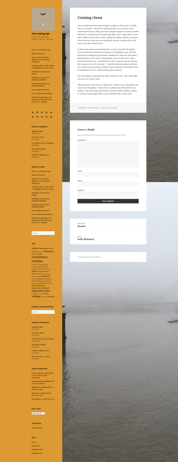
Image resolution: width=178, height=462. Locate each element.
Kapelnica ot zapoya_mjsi (40, 393)
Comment (82, 140)
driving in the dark (36, 269)
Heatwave (35, 274)
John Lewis (34, 276)
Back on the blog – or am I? (41, 357)
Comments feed (37, 449)
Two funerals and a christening (43, 143)
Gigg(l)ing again (37, 131)
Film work (48, 269)
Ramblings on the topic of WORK (41, 73)
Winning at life (44, 296)
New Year (35, 281)
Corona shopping (37, 254)
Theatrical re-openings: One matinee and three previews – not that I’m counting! (42, 99)
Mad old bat (34, 279)
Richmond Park (48, 283)
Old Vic (40, 281)
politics (42, 283)
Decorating (44, 266)
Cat (33, 251)
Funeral (39, 271)
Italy (49, 274)
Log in (34, 442)
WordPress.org (37, 453)
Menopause (41, 279)
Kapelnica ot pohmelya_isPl (41, 387)
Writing (51, 296)
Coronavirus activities (109, 108)
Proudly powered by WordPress (89, 257)
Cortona (33, 264)
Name (80, 171)
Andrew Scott (37, 248)
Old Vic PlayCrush (47, 281)
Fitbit (34, 271)
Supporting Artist (41, 290)
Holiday (40, 274)
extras (43, 269)
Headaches (45, 271)
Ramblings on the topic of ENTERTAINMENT (41, 85)
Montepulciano (49, 279)
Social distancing (38, 285)
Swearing (34, 293)
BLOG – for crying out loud (41, 50)
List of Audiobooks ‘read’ (40, 90)
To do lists (45, 294)
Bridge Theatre (48, 248)
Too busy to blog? (38, 137)
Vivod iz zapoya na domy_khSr (42, 373)
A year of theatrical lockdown (42, 93)
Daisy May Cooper (36, 266)
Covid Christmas (40, 264)
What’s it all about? (38, 54)
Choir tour (40, 251)
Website (81, 190)
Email (80, 181)
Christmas (49, 251)
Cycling (46, 264)
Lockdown (45, 276)
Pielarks (34, 283)
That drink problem (39, 149)
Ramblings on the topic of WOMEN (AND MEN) (41, 79)
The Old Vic (39, 293)
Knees (38, 276)
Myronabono (36, 399)
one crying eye (41, 33)
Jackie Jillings (94, 108)
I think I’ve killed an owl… (41, 155)
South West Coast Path (40, 288)
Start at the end (39, 383)
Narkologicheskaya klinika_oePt (43, 381)
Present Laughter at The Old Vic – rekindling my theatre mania (43, 67)
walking (36, 296)
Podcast (38, 283)
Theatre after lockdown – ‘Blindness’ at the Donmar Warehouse (41, 59)
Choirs (36, 251)
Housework (45, 274)
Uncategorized (37, 428)
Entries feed (36, 446)
